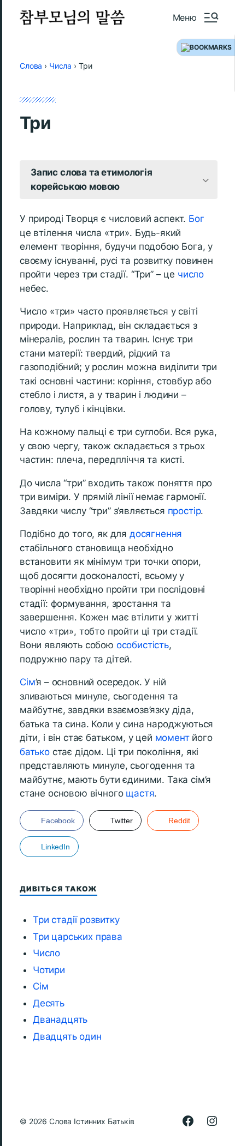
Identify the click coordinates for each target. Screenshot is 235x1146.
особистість (142, 645)
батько (35, 751)
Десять (48, 1003)
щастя (140, 793)
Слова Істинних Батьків (91, 1121)
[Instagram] (212, 1121)
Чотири (49, 969)
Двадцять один (67, 1036)
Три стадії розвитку (76, 919)
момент (172, 737)
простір (184, 510)
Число (46, 953)
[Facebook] (188, 1121)
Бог (196, 218)
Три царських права (77, 936)
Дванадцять (60, 1019)
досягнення (156, 533)
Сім (28, 682)
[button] (195, 17)
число (191, 274)
